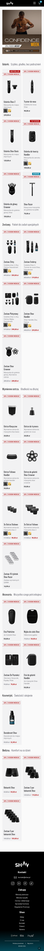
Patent (22, 926)
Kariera (22, 929)
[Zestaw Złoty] (12, 248)
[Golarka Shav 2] (12, 87)
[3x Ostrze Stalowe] (12, 510)
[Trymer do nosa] (32, 87)
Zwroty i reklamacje (22, 901)
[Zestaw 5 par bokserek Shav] (12, 817)
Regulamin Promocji (22, 907)
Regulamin (30, 943)
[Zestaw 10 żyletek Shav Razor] (12, 559)
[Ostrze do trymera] (32, 412)
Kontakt (22, 923)
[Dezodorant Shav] (12, 719)
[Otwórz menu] (34, 3)
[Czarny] (5, 110)
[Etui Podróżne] (12, 617)
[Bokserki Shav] (12, 773)
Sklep (22, 917)
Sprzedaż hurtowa (22, 904)
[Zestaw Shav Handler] (32, 299)
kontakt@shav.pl (24, 877)
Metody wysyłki (22, 898)
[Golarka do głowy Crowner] (12, 190)
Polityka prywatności (18, 943)
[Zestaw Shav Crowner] (12, 352)
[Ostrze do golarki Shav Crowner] (32, 457)
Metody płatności (22, 895)
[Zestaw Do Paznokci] (12, 661)
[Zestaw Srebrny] (32, 248)
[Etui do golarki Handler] (32, 661)
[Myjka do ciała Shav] (32, 617)
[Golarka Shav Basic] (12, 137)
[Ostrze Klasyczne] (12, 412)
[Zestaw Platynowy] (12, 299)
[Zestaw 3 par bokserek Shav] (32, 773)
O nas (22, 920)
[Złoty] (9, 110)
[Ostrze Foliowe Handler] (12, 457)
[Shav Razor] (32, 190)
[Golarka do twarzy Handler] (32, 137)
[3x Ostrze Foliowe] (32, 510)
